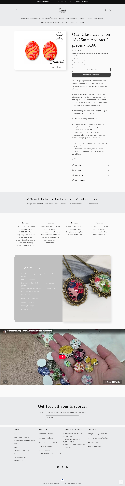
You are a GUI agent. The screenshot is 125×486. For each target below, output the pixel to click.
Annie (93, 226)
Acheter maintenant (91, 75)
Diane (19, 226)
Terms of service (20, 457)
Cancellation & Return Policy (24, 440)
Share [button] (76, 159)
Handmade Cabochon (30, 298)
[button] (16, 10)
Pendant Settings (28, 302)
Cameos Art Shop (52, 483)
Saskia (68, 226)
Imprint (16, 447)
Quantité (75, 58)
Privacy (16, 454)
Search (16, 434)
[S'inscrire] (77, 418)
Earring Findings (27, 306)
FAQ (15, 444)
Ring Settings (26, 309)
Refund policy (19, 460)
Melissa (44, 226)
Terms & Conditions (21, 450)
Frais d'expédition (88, 53)
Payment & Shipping (21, 437)
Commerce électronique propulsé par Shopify (69, 483)
